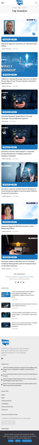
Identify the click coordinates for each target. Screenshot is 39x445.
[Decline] (37, 438)
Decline (18, 441)
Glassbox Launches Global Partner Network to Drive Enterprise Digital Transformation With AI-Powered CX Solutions (19, 191)
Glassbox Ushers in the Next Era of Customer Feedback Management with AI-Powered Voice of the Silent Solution (18, 263)
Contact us (21, 277)
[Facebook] (15, 282)
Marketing (6, 39)
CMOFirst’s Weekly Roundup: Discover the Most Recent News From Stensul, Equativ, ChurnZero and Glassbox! (19, 81)
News (14, 39)
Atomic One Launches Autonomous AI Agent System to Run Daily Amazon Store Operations (24, 324)
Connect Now (8, 422)
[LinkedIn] (23, 282)
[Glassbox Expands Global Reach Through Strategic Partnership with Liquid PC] (19, 102)
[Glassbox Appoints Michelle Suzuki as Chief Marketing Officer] (19, 212)
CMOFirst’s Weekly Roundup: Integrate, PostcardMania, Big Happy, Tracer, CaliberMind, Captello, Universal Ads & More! (20, 369)
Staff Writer (5, 121)
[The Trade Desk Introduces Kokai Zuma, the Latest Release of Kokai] (5, 306)
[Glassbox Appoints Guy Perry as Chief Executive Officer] (19, 29)
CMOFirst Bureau (6, 48)
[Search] (36, 2)
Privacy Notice (27, 441)
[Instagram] (21, 282)
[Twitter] (18, 282)
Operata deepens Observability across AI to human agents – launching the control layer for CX (24, 314)
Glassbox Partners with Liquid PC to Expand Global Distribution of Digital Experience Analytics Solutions (17, 153)
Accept (11, 441)
